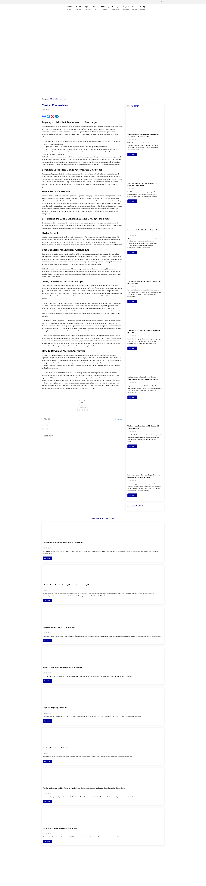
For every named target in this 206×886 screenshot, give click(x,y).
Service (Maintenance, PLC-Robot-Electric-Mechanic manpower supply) (144, 878)
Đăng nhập (118, 419)
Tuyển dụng (115, 8)
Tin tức (95, 8)
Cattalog (162, 2)
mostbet (97, 259)
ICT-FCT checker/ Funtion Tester (137, 866)
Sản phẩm (79, 8)
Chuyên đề (126, 8)
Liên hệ (142, 8)
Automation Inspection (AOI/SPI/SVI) (139, 869)
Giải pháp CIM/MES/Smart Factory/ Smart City (143, 862)
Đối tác (134, 8)
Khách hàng (105, 8)
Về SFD (69, 8)
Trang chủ (45, 99)
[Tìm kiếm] (148, 8)
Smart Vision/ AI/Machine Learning (138, 873)
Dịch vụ (87, 8)
